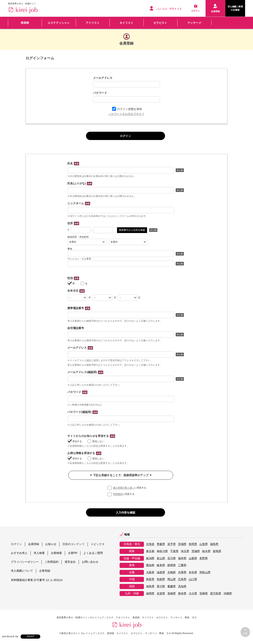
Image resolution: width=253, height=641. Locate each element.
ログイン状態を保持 (129, 109)
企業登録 (44, 570)
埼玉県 (185, 551)
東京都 (150, 551)
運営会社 (70, 561)
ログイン (16, 544)
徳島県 (150, 586)
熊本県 (182, 593)
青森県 (161, 544)
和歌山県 (205, 572)
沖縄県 (228, 593)
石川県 (171, 558)
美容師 (25, 22)
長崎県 (171, 593)
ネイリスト (126, 22)
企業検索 (56, 553)
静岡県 (171, 565)
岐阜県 (161, 565)
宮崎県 (203, 593)
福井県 (182, 558)
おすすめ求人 (19, 553)
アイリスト (93, 22)
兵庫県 (182, 572)
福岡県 (150, 593)
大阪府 (150, 572)
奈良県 (193, 572)
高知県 (182, 586)
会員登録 (33, 544)
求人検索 (39, 553)
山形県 (203, 544)
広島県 (182, 579)
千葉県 (174, 551)
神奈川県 (162, 551)
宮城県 (182, 544)
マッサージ (194, 22)
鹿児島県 (215, 593)
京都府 (171, 572)
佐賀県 (161, 593)
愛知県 (150, 565)
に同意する (129, 488)
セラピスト (160, 22)
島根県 (161, 579)
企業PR (72, 553)
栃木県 (206, 551)
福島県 (214, 544)
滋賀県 (161, 572)
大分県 (193, 593)
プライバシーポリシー (25, 561)
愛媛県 (171, 586)
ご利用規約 (52, 561)
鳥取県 (150, 579)
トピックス (98, 544)
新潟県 (150, 558)
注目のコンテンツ (73, 544)
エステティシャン (59, 22)
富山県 (161, 558)
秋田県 (193, 544)
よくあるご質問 (93, 553)
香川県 (161, 586)
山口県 (193, 579)
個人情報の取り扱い (123, 488)
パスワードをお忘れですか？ (126, 114)
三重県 (182, 565)
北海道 (150, 544)
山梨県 (193, 558)
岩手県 (171, 544)
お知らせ (50, 544)
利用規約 (118, 494)
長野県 (203, 558)
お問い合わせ (90, 561)
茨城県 (196, 551)
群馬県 (217, 551)
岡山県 (171, 579)
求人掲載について (22, 570)
